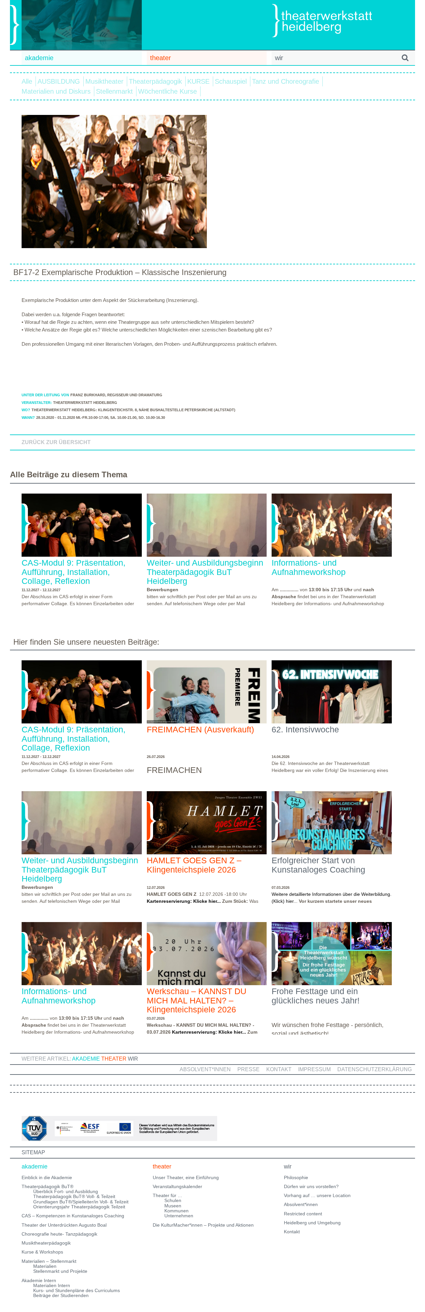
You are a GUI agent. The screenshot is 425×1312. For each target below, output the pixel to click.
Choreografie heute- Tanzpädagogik (59, 1234)
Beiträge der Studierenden (61, 1295)
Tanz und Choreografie (285, 81)
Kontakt (279, 1069)
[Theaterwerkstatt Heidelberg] (332, 22)
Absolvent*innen (205, 1069)
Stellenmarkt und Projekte (60, 1271)
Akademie (86, 1059)
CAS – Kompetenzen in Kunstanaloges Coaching (73, 1215)
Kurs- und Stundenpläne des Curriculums (76, 1290)
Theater (114, 1059)
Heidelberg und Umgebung (312, 1222)
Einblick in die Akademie (47, 1177)
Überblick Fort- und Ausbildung (65, 1191)
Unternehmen (178, 1215)
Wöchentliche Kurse (167, 91)
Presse (248, 1069)
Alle (27, 81)
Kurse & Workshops (42, 1252)
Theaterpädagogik (155, 81)
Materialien (44, 1266)
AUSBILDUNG (59, 81)
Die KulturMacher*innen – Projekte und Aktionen (203, 1225)
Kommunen (176, 1210)
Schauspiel (231, 81)
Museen (172, 1205)
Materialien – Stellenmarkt (49, 1261)
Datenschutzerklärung (374, 1069)
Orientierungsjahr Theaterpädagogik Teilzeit (79, 1206)
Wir (133, 1059)
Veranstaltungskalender (177, 1186)
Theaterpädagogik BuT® (47, 1186)
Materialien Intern (51, 1285)
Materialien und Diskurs (56, 91)
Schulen (172, 1200)
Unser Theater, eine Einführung (186, 1177)
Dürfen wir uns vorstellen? (311, 1186)
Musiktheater (104, 81)
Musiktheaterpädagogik (46, 1243)
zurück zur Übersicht (56, 442)
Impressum (314, 1069)
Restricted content (303, 1213)
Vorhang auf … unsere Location (317, 1195)
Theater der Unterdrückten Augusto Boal (64, 1225)
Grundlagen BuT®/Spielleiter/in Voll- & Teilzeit (80, 1201)
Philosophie (296, 1177)
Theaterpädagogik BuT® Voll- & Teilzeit (74, 1196)
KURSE (198, 81)
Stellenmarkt (114, 91)
